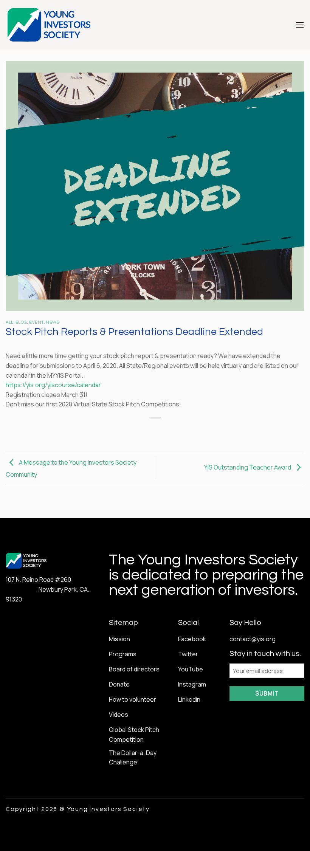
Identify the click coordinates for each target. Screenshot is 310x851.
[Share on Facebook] (134, 431)
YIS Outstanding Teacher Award (248, 467)
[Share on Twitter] (148, 431)
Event (36, 322)
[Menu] (299, 25)
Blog (21, 322)
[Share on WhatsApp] (121, 431)
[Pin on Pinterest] (175, 431)
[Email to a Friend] (162, 431)
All (10, 322)
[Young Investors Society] (49, 24)
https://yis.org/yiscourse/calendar (53, 385)
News (52, 322)
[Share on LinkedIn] (189, 431)
